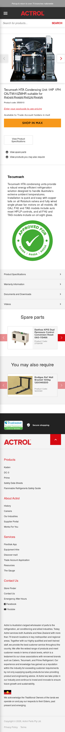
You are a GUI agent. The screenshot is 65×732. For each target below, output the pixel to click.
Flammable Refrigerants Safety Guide (22, 488)
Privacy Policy (11, 727)
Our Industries (11, 516)
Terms (23, 727)
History (7, 505)
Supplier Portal (11, 521)
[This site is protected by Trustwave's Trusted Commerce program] (13, 425)
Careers (8, 510)
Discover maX (11, 554)
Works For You (11, 526)
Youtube (11, 609)
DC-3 (6, 472)
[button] (61, 58)
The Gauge (9, 570)
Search (57, 23)
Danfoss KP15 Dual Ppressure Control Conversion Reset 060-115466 (44, 333)
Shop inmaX (32, 123)
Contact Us (9, 593)
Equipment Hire (11, 549)
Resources (9, 565)
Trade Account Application (17, 559)
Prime (7, 477)
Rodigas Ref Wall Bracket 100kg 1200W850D (43, 380)
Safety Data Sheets (13, 482)
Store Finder (10, 588)
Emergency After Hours (15, 598)
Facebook (11, 603)
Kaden (7, 467)
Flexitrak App (10, 544)
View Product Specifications (18, 140)
